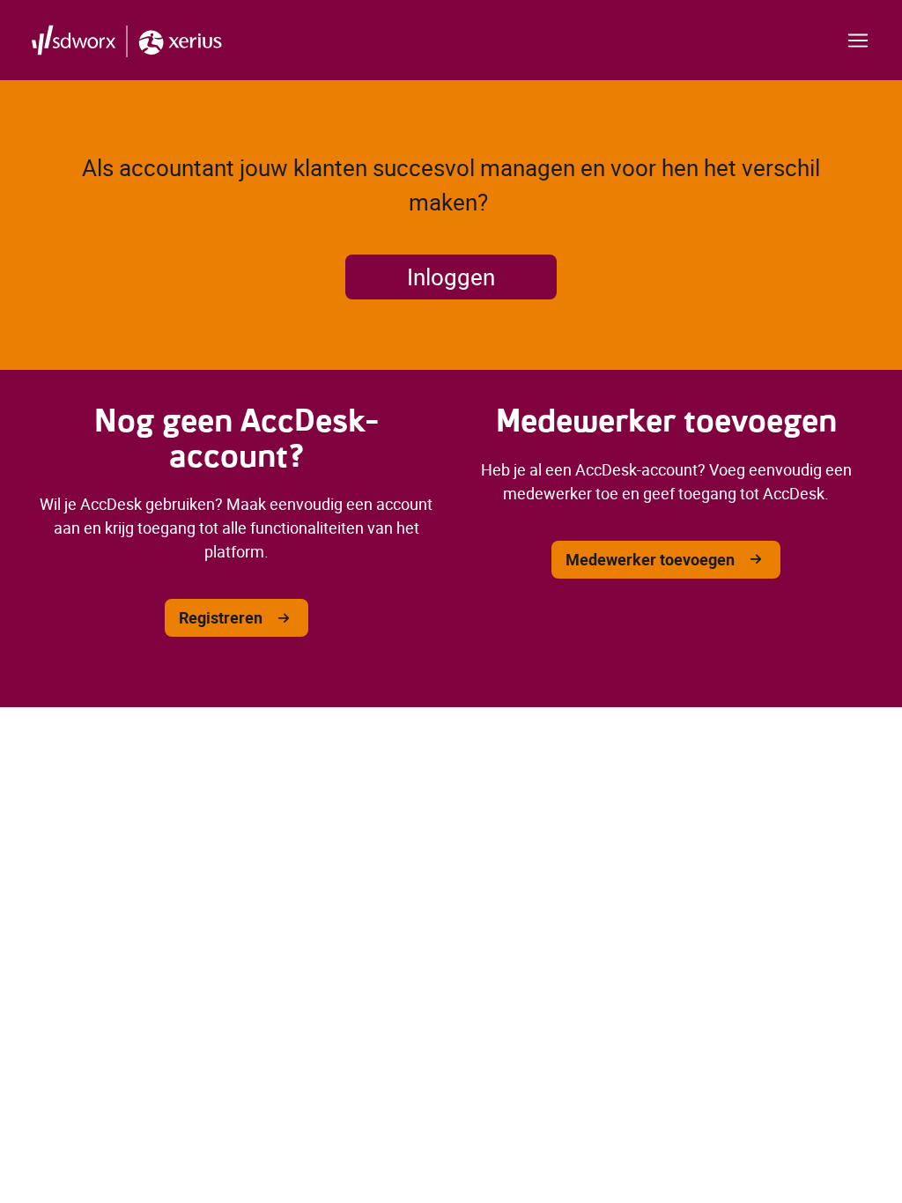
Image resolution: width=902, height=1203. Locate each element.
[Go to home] (127, 40)
